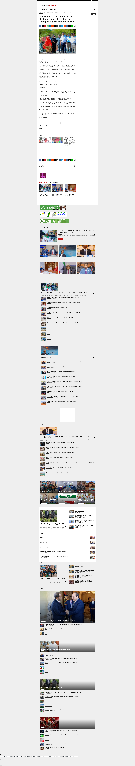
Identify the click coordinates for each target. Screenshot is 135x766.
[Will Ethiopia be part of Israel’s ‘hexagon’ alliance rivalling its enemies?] (71, 527)
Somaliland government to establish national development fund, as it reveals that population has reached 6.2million (68, 167)
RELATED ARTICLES (44, 182)
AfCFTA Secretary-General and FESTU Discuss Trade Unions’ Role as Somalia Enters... (63, 396)
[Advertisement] (76, 5)
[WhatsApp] (48, 26)
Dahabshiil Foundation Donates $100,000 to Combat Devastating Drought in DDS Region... (84, 521)
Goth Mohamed (42, 23)
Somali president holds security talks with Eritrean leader (54, 632)
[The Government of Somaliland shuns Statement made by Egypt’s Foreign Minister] (42, 744)
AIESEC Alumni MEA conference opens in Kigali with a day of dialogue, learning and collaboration (49, 489)
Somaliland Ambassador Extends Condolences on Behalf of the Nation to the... (53, 551)
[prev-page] (40, 197)
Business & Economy (50, 397)
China (48, 392)
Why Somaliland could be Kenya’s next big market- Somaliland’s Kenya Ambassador (54, 556)
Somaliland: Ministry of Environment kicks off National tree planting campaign (44, 145)
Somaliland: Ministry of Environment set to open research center (56, 145)
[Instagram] (93, 0)
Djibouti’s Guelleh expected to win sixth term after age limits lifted (55, 649)
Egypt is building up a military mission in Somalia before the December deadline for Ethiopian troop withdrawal (63, 624)
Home (40, 12)
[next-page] (41, 197)
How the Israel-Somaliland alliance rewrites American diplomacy (58, 472)
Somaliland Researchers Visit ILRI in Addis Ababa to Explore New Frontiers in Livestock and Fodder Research (63, 692)
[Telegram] (62, 26)
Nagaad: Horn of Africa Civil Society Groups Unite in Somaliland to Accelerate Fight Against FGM (61, 658)
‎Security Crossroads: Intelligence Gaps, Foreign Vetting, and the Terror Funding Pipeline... (64, 322)
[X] (95, 0)
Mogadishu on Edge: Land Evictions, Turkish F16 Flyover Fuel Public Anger (66, 259)
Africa (42, 491)
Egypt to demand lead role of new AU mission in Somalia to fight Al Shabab (58, 620)
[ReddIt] (52, 26)
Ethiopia (41, 521)
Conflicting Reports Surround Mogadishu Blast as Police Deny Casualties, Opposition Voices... (64, 386)
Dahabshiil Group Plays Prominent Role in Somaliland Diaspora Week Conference (48, 500)
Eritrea (42, 621)
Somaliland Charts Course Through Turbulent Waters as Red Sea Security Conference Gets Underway (57, 194)
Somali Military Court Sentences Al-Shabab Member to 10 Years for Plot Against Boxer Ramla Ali (61, 730)
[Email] (55, 26)
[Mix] (65, 26)
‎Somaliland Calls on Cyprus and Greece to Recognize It (57, 307)
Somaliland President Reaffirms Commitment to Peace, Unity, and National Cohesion (70, 194)
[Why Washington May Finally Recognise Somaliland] (71, 566)
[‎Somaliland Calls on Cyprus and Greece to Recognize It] (67, 268)
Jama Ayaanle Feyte (44, 293)
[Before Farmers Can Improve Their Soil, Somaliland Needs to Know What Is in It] (43, 334)
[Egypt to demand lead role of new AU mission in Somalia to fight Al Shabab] (67, 607)
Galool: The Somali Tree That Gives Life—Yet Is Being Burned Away (59, 327)
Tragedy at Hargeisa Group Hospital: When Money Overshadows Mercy (59, 457)
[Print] (57, 26)
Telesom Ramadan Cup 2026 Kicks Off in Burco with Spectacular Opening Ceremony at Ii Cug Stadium (62, 734)
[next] (92, 227)
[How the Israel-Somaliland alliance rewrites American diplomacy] (42, 474)
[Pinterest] (45, 26)
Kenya (41, 537)
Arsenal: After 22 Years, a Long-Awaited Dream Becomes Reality (55, 726)
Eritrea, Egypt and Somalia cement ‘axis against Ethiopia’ (54, 628)
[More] (74, 26)
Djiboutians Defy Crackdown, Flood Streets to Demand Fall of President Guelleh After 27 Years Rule (61, 662)
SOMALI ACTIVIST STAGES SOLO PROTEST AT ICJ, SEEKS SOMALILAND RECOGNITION (44, 194)
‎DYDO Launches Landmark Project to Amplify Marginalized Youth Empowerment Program (64, 317)
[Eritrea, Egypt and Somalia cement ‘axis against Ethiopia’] (42, 629)
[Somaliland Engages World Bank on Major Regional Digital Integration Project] (42, 710)
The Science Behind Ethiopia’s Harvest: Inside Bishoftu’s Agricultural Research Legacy (52, 524)
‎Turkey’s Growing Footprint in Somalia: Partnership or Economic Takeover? (61, 371)
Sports (46, 744)
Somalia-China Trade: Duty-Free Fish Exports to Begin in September (60, 391)
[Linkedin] (50, 26)
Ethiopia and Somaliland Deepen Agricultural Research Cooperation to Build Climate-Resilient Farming (62, 700)
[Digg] (69, 26)
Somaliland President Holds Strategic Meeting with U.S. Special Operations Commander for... (85, 571)
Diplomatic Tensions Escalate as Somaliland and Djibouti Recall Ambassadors (58, 671)
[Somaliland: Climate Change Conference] (70, 141)
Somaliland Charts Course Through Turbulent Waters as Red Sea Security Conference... (47, 259)
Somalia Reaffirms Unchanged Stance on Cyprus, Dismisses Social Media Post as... (85, 275)
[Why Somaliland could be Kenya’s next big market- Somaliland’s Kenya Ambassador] (92, 557)
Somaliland (44, 12)
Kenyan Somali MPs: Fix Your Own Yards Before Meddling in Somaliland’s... (52, 541)
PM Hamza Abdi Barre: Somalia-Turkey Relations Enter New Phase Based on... (61, 376)
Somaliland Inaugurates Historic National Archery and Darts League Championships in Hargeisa (61, 738)
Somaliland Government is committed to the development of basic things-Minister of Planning (47, 167)
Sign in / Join (50, 0)
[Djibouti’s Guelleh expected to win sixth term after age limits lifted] (67, 646)
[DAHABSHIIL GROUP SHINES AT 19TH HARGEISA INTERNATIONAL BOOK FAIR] (86, 498)
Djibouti (46, 655)
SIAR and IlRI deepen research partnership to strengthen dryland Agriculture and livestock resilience (62, 696)
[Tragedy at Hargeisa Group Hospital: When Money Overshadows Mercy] (42, 459)
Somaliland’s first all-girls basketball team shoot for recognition (55, 747)
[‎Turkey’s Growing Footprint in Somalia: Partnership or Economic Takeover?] (43, 372)
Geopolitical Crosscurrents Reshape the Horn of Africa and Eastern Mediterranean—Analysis (86, 259)
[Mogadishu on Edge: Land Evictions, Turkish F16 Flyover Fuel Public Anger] (67, 251)
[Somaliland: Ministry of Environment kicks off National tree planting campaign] (45, 140)
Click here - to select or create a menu (48, 9)
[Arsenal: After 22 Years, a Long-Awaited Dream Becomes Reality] (67, 723)
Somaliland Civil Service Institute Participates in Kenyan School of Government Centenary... (55, 536)
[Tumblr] (60, 26)
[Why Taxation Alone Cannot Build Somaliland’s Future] (67, 498)
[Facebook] (91, 0)
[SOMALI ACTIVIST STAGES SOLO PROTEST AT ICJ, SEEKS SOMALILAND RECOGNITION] (45, 188)
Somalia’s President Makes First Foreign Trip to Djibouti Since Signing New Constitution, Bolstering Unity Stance (63, 654)
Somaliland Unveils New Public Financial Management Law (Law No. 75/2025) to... (62, 337)
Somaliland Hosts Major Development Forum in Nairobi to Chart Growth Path (52, 546)
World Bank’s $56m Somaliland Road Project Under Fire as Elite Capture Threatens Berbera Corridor (86, 489)
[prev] (90, 227)
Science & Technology (48, 697)
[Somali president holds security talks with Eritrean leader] (42, 633)
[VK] (67, 26)
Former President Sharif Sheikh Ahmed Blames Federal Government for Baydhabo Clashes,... (64, 381)
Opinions (79, 256)
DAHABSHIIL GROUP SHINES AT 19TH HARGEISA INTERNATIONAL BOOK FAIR (86, 500)
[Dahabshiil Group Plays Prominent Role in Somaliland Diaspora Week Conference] (49, 498)
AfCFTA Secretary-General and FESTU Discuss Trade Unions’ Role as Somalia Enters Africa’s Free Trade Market (67, 488)
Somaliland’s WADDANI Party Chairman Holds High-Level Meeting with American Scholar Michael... (85, 581)
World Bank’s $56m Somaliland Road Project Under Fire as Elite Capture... (60, 467)
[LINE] (72, 26)
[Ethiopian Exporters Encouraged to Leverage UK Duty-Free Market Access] (71, 516)
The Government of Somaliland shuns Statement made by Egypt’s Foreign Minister (59, 743)
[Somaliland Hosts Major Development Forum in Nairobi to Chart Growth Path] (92, 547)
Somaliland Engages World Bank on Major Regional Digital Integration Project (58, 709)
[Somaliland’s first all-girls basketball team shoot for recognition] (42, 748)
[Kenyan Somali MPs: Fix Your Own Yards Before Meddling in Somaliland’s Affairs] (92, 542)
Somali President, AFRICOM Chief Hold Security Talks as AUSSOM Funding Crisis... (84, 576)
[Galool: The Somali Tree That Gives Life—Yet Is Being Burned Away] (43, 329)
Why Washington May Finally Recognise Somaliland (85, 565)
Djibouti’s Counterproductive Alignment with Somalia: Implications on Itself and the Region (60, 666)
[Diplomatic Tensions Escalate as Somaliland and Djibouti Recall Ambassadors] (42, 672)
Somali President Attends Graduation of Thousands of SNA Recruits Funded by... (62, 401)
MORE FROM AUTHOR (54, 182)
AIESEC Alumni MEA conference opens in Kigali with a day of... (52, 579)
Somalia (60, 256)
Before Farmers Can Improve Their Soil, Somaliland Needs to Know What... (61, 332)
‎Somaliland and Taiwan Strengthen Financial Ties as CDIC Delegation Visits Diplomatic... (64, 312)
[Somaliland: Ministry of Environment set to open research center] (57, 140)
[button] (94, 9)
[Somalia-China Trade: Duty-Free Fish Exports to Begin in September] (43, 393)
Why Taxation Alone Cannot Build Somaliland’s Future (71, 501)
